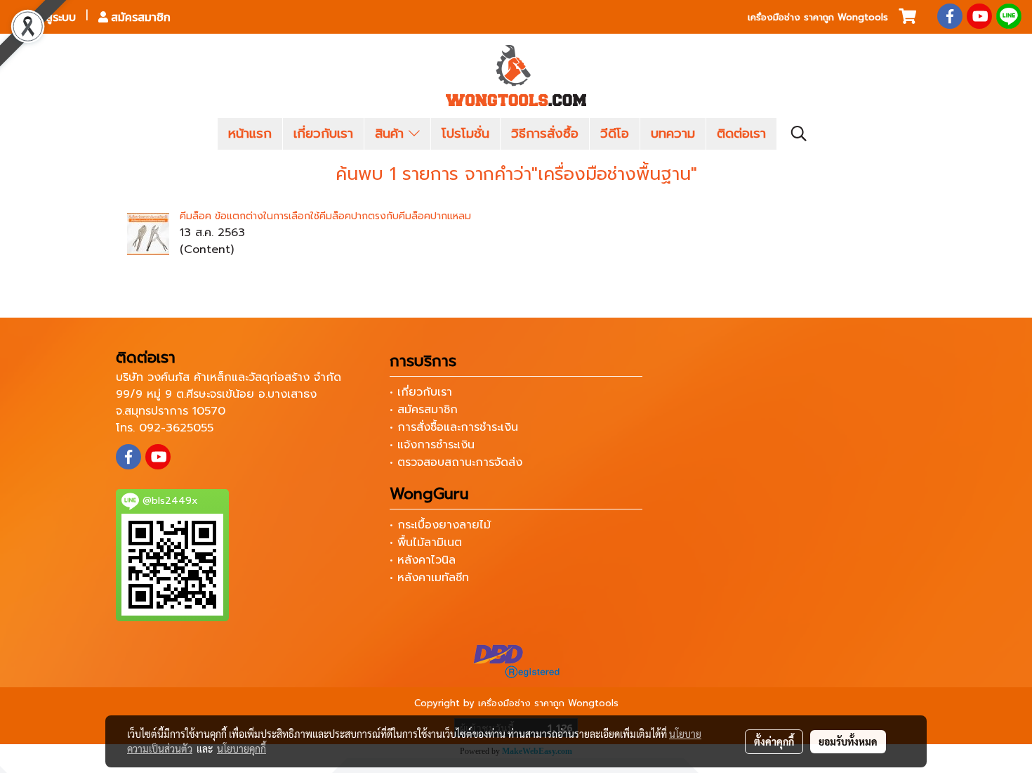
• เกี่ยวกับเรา (421, 392)
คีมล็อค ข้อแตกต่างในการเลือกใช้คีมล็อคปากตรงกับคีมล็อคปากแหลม (325, 216)
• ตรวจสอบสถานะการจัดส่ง (456, 462)
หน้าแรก (250, 133)
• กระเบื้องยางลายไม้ (440, 525)
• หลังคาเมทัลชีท (429, 577)
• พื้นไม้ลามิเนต (426, 542)
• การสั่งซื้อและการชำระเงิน (454, 427)
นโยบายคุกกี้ (241, 748)
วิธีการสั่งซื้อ (544, 133)
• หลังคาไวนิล (423, 560)
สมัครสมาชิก (139, 16)
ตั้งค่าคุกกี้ (774, 741)
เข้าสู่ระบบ (51, 16)
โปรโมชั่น (465, 133)
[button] (798, 133)
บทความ (673, 133)
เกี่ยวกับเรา (323, 133)
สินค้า (392, 133)
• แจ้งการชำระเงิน (432, 444)
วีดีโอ (614, 133)
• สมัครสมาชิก (424, 409)
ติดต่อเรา (741, 133)
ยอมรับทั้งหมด (848, 741)
